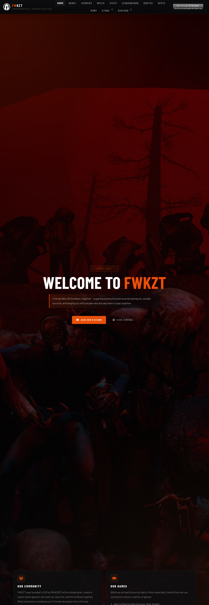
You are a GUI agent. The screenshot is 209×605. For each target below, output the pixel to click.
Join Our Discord (91, 319)
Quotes (148, 3)
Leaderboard (130, 3)
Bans (94, 10)
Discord (123, 10)
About (72, 3)
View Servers (125, 319)
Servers (86, 3)
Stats (113, 3)
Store (106, 10)
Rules (101, 3)
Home (60, 3)
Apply (161, 3)
